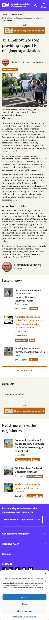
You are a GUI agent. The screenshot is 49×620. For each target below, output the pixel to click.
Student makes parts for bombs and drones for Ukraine (28, 488)
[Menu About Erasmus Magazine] (44, 534)
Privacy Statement (29, 617)
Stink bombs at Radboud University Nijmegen (28, 470)
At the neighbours (10, 69)
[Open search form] (35, 5)
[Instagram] (4, 569)
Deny (24, 604)
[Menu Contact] (44, 554)
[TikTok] (17, 569)
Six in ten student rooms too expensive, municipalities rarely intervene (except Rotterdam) (28, 297)
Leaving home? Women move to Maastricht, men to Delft (30, 352)
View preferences (24, 611)
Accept (24, 597)
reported (13, 151)
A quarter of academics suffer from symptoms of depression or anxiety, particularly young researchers (28, 324)
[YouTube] (24, 569)
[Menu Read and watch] (44, 544)
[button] (45, 573)
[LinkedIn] (11, 569)
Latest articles (16, 14)
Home (4, 14)
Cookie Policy (17, 617)
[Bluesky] (30, 569)
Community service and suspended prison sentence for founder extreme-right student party (29, 445)
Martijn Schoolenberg (20, 62)
